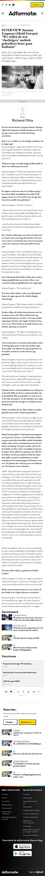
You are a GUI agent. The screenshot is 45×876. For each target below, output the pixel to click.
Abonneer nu (37, 5)
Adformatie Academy (6, 813)
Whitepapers (7, 805)
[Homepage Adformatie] (22, 13)
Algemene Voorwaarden (28, 822)
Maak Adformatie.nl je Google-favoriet (31, 830)
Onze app (27, 826)
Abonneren (27, 798)
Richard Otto (25, 25)
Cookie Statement (30, 817)
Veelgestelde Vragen (31, 810)
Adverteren (27, 807)
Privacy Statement (30, 814)
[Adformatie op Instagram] (13, 5)
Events (4, 798)
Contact (26, 794)
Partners (5, 794)
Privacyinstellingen (30, 835)
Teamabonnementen (30, 802)
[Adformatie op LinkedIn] (10, 5)
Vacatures (6, 801)
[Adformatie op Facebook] (6, 5)
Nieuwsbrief (7, 808)
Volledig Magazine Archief (9, 818)
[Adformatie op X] (3, 5)
